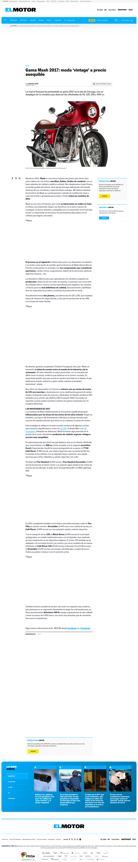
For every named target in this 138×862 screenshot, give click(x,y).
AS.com (91, 853)
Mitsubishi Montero (25, 1)
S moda (81, 859)
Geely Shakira (75, 1)
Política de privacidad (15, 839)
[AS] (105, 10)
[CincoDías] (112, 10)
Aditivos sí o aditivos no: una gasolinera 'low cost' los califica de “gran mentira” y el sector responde (44, 799)
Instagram (85, 628)
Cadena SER (84, 853)
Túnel (33, 1)
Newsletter (71, 20)
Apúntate (33, 751)
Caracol (105, 853)
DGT (67, 1)
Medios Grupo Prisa (28, 859)
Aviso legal (5, 839)
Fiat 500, (63, 428)
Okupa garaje (41, 1)
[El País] (100, 10)
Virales (49, 20)
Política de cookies (42, 839)
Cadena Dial (81, 856)
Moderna (54, 859)
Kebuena (103, 856)
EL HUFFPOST (11, 781)
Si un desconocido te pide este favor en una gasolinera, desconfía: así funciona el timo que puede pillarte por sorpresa (70, 800)
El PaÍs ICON (73, 859)
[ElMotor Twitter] (72, 840)
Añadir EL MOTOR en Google (103, 84)
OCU (48, 1)
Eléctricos (23, 20)
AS (9, 793)
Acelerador (61, 1)
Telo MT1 (53, 1)
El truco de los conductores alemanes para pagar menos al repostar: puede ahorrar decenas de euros (120, 799)
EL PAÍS (10, 787)
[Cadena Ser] (131, 10)
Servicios (92, 20)
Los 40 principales (55, 853)
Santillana (65, 853)
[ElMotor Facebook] (69, 840)
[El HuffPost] (122, 10)
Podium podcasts (65, 859)
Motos (28, 66)
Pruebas (41, 20)
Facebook (72, 628)
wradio (65, 856)
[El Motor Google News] (80, 840)
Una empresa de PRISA (28, 855)
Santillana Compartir (76, 853)
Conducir (33, 20)
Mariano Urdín (33, 84)
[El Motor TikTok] (77, 839)
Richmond (45, 859)
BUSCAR (104, 218)
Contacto (58, 839)
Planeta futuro (95, 856)
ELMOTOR (11, 776)
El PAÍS (46, 853)
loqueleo (90, 859)
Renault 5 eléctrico (85, 1)
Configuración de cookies (28, 839)
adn (97, 853)
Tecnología (57, 20)
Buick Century (13, 1)
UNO (59, 856)
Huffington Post (49, 856)
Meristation (100, 859)
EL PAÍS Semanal (88, 856)
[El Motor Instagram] (74, 839)
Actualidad (13, 20)
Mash (39, 634)
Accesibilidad (51, 839)
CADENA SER (11, 798)
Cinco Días (73, 856)
